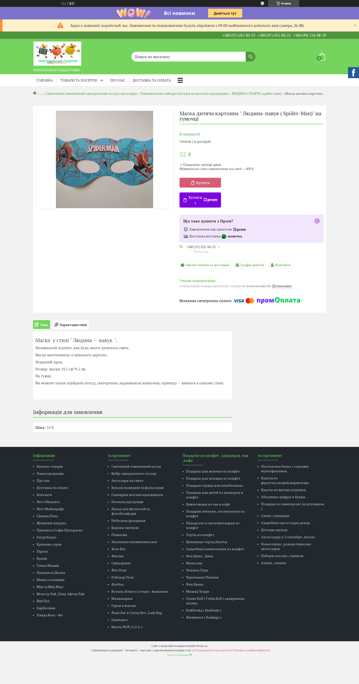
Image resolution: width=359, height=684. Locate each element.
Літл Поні (118, 570)
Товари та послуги (79, 80)
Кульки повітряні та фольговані (137, 487)
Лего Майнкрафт (50, 508)
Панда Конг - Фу (50, 615)
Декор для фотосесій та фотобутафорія (130, 511)
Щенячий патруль (51, 523)
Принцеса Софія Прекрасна (59, 530)
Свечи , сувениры (275, 515)
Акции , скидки (273, 562)
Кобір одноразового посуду (134, 473)
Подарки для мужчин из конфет (213, 471)
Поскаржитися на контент (213, 650)
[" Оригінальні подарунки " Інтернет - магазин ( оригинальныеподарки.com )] (57, 52)
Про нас (117, 80)
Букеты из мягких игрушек (283, 489)
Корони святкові (124, 527)
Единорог (119, 619)
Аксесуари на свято (127, 480)
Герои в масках (123, 605)
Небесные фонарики (128, 520)
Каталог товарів (50, 466)
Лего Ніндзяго (48, 501)
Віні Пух (43, 601)
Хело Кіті (118, 549)
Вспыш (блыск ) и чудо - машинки (139, 591)
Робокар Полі (122, 577)
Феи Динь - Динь (200, 556)
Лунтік (42, 558)
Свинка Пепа (47, 516)
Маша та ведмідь (51, 579)
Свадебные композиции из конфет (215, 549)
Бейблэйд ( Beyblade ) (203, 610)
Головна (45, 80)
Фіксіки (117, 556)
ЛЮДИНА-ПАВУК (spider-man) (257, 93)
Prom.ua (202, 646)
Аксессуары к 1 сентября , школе (288, 537)
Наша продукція (50, 473)
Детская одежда (274, 529)
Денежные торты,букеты (206, 541)
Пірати (42, 551)
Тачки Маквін (48, 565)
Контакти (44, 494)
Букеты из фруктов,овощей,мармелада (285, 480)
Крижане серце (49, 544)
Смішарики (120, 563)
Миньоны (194, 563)
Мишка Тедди (197, 591)
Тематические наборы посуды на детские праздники (184, 93)
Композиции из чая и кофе (208, 504)
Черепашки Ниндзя (202, 577)
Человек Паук (197, 570)
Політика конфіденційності (251, 650)
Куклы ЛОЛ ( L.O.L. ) (126, 626)
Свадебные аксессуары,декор (285, 522)
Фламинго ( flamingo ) (204, 617)
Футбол (117, 584)
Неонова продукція (127, 501)
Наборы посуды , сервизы (282, 555)
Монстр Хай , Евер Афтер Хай (60, 593)
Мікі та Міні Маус (50, 586)
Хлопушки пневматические (134, 541)
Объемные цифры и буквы (283, 497)
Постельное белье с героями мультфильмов (285, 468)
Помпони (119, 534)
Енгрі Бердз (46, 537)
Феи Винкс (195, 584)
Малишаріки (122, 598)
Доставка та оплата (152, 80)
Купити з (195, 200)
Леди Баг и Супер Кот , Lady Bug (136, 612)
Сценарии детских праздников (137, 494)
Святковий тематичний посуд (136, 466)
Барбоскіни (46, 608)
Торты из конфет (200, 534)
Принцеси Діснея (51, 572)
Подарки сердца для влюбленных (214, 485)
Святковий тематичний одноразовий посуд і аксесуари (91, 93)
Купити (203, 182)
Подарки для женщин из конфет (213, 478)
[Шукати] (250, 54)
